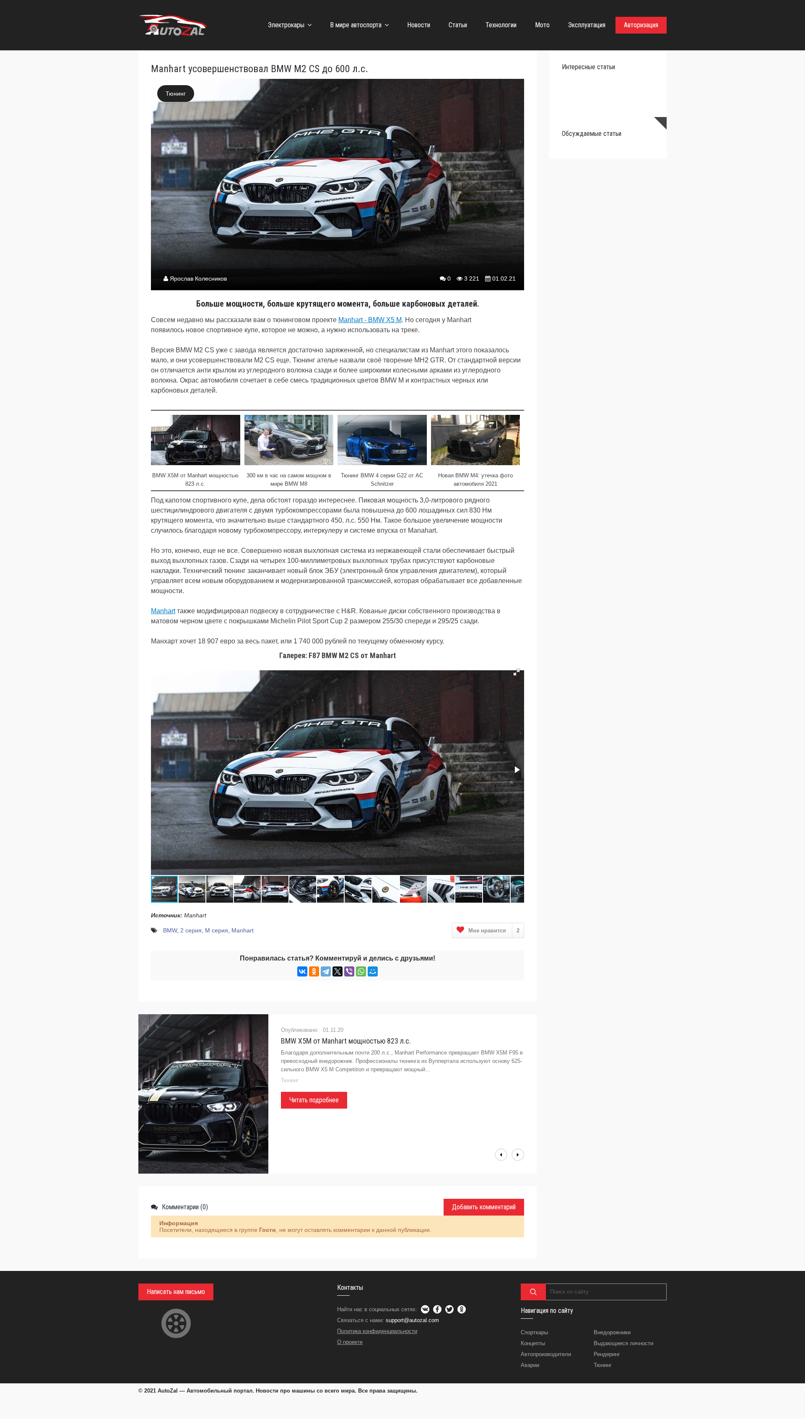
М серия (216, 930)
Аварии (530, 1365)
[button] (516, 672)
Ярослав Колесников (198, 278)
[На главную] (174, 25)
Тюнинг (176, 93)
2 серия (191, 930)
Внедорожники (612, 1332)
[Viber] (349, 971)
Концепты (533, 1343)
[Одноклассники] (314, 971)
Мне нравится (493, 930)
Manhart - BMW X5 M (370, 319)
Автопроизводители (546, 1354)
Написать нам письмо (176, 1292)
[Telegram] (326, 971)
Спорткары (534, 1332)
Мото (542, 25)
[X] (337, 971)
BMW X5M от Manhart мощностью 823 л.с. (346, 1040)
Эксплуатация (586, 25)
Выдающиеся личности (623, 1343)
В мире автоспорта (356, 25)
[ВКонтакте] (302, 971)
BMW (170, 930)
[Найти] (533, 1292)
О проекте (350, 1342)
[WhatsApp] (361, 971)
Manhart (163, 610)
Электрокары (286, 25)
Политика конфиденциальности (377, 1331)
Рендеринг (607, 1354)
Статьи (458, 25)
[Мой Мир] (373, 971)
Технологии (501, 25)
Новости (418, 25)
